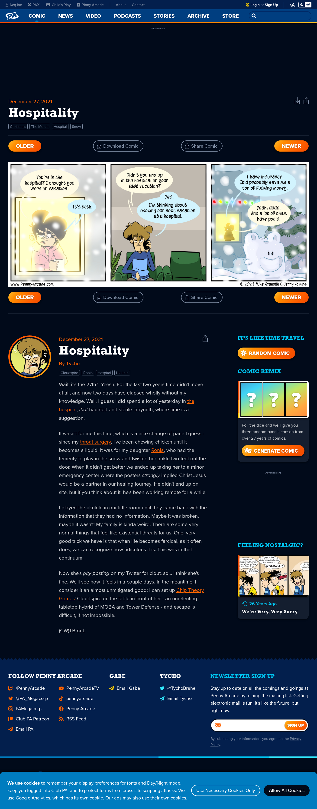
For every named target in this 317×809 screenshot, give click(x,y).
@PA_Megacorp (32, 698)
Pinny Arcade (93, 4)
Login (255, 4)
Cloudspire (69, 372)
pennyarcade (79, 698)
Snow (76, 126)
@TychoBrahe (181, 688)
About (121, 4)
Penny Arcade (80, 708)
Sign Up (271, 4)
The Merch (40, 126)
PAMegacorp (29, 708)
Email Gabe (128, 688)
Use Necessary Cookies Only (225, 790)
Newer (291, 146)
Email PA (24, 729)
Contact (138, 4)
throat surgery (95, 441)
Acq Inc (16, 4)
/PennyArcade (30, 688)
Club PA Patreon (32, 718)
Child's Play (61, 4)
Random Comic (269, 353)
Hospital (60, 126)
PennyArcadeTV (82, 688)
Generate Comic (276, 450)
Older (25, 146)
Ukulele (122, 372)
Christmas (18, 126)
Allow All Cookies (286, 790)
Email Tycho (179, 698)
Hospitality (94, 351)
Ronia (88, 372)
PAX (36, 4)
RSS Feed (76, 718)
